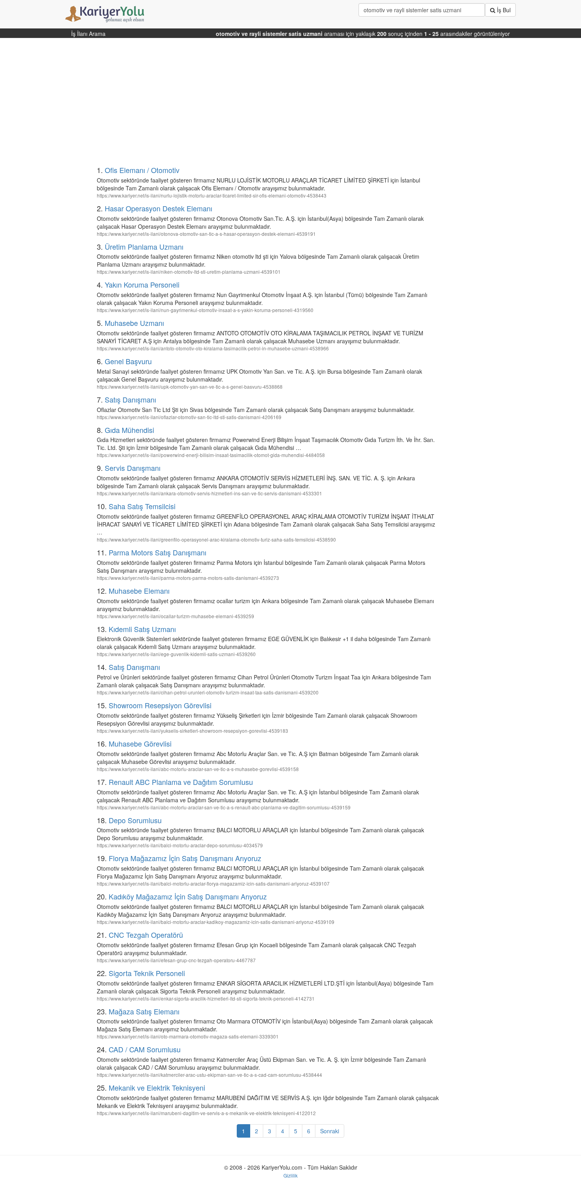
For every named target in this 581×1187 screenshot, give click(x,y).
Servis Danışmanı (132, 468)
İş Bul (503, 10)
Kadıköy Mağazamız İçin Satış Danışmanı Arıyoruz (188, 896)
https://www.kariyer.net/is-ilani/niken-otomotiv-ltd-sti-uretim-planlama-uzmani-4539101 (189, 271)
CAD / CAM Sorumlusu (145, 1049)
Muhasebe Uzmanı (134, 323)
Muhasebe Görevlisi (140, 743)
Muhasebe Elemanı (139, 590)
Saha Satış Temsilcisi (142, 506)
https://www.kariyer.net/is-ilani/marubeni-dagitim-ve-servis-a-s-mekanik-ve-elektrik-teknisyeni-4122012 (206, 1113)
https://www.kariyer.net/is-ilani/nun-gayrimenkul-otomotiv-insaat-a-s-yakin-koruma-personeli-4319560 (205, 310)
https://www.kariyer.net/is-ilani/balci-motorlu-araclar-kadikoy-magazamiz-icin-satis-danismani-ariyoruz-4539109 (215, 921)
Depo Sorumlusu (135, 820)
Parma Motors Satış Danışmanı (157, 552)
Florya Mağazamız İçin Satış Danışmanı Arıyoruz (185, 858)
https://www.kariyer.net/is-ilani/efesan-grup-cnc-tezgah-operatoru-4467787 (176, 960)
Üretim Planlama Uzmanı (144, 246)
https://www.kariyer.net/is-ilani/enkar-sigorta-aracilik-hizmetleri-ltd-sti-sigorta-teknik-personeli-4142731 (206, 998)
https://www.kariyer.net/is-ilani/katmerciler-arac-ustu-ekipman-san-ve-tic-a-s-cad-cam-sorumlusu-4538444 (209, 1074)
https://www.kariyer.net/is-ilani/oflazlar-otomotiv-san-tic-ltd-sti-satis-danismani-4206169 (189, 417)
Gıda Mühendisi (129, 430)
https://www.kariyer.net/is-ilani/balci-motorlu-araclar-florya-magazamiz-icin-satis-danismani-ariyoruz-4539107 (213, 883)
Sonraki (329, 1131)
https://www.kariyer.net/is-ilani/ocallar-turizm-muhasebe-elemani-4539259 (175, 616)
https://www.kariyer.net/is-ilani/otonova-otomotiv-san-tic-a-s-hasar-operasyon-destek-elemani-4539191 (206, 233)
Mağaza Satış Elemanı (144, 1011)
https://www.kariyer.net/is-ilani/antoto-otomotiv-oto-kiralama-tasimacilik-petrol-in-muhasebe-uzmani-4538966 (213, 348)
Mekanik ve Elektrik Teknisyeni (157, 1087)
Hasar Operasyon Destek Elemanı (158, 208)
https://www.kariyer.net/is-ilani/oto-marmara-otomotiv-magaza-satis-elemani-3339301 (188, 1036)
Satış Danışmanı (130, 399)
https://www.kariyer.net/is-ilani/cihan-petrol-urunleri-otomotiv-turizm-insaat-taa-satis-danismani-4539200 (208, 692)
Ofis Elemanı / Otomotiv (142, 170)
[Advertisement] (252, 105)
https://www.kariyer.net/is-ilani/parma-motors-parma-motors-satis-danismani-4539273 (188, 577)
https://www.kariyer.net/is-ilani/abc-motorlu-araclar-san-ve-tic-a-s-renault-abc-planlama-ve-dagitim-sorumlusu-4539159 (224, 807)
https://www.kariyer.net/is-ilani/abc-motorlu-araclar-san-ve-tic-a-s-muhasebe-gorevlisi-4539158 (198, 769)
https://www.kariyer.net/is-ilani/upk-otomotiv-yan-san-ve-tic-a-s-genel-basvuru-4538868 (190, 386)
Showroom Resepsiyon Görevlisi (160, 705)
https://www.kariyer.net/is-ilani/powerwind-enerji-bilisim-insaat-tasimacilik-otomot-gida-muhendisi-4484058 (211, 454)
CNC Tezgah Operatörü (146, 934)
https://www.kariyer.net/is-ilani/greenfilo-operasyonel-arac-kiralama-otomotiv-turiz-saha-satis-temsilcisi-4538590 (216, 539)
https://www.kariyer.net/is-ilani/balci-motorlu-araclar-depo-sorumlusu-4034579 (180, 845)
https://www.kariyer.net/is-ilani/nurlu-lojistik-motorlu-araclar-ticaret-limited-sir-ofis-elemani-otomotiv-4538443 (211, 195)
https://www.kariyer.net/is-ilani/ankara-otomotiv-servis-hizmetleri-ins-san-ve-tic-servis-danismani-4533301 (209, 493)
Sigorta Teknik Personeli (147, 973)
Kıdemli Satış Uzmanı (142, 629)
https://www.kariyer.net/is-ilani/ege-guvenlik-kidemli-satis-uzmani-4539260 (176, 654)
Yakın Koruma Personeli (142, 284)
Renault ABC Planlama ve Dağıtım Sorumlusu (181, 782)
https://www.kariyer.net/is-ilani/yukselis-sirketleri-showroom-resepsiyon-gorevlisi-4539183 (192, 730)
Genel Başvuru (128, 361)
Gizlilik (290, 1175)
